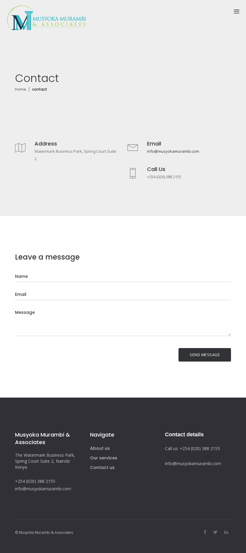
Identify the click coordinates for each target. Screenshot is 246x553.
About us (100, 448)
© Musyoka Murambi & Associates (44, 532)
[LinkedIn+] (226, 532)
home (20, 89)
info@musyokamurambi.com (173, 151)
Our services (103, 458)
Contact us (102, 467)
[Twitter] (215, 532)
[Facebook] (205, 532)
